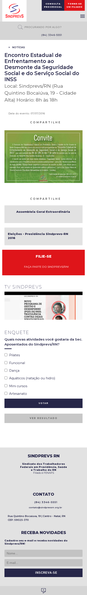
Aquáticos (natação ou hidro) (31, 378)
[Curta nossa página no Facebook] (23, 35)
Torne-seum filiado (74, 5)
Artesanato (17, 394)
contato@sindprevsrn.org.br (44, 507)
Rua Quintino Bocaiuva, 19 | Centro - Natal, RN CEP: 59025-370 (36, 518)
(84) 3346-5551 (50, 35)
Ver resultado (43, 418)
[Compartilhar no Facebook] (70, 121)
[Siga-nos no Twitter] (29, 35)
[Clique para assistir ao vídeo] (43, 306)
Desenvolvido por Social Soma (43, 590)
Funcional (16, 363)
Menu (82, 16)
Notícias (18, 47)
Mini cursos (17, 386)
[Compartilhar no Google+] (81, 121)
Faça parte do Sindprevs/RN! (45, 266)
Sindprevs (14, 11)
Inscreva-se (45, 572)
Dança (13, 371)
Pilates (13, 355)
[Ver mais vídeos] (80, 287)
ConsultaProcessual (53, 5)
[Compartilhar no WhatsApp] (64, 121)
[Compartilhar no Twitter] (75, 121)
